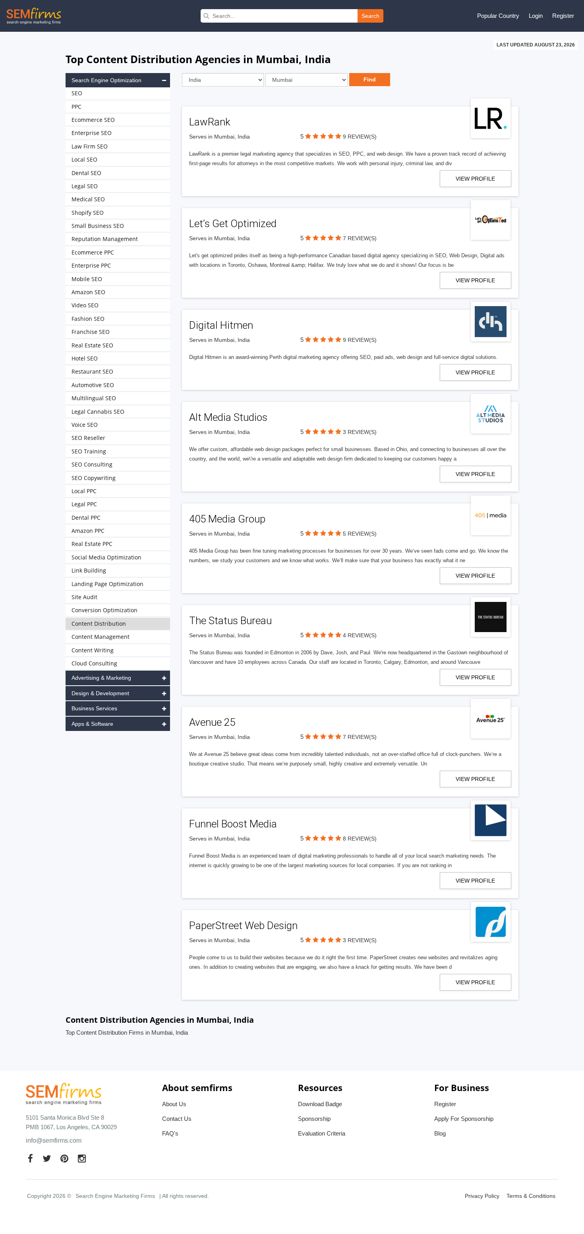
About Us (174, 1104)
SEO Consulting (92, 464)
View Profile (475, 178)
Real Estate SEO (92, 345)
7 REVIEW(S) (360, 238)
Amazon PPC (88, 530)
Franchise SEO (91, 331)
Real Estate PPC (92, 544)
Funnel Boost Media (233, 824)
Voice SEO (85, 424)
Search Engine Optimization (106, 80)
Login (536, 15)
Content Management (101, 636)
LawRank (209, 122)
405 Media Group (227, 519)
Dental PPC (86, 517)
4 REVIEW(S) (360, 635)
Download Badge (320, 1104)
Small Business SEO (98, 225)
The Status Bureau (230, 621)
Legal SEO (85, 186)
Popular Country (498, 15)
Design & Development (100, 693)
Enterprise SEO (92, 133)
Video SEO (85, 305)
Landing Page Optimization (107, 584)
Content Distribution (99, 623)
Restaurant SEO (92, 371)
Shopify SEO (88, 212)
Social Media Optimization (106, 557)
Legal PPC (84, 504)
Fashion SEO (88, 318)
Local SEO (84, 159)
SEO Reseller (88, 438)
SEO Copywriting (94, 478)
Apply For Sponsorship (463, 1118)
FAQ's (170, 1133)
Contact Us (176, 1118)
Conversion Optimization (104, 610)
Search (370, 16)
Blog (440, 1133)
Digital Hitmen (221, 325)
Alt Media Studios (228, 417)
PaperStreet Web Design (243, 925)
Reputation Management (105, 239)
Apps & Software (92, 724)
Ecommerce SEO (93, 119)
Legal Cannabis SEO (98, 411)
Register (563, 15)
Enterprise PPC (91, 265)
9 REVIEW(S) (360, 136)
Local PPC (84, 491)
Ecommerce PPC (93, 252)
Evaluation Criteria (321, 1133)
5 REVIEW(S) (360, 533)
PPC (76, 106)
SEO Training (89, 451)
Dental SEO (86, 173)
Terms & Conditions (531, 1196)
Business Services (94, 708)
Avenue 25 (212, 722)
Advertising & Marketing (101, 678)
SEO (77, 93)
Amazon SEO (88, 292)
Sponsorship (314, 1118)
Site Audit (84, 597)
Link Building (89, 570)
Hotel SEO (85, 358)
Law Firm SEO (90, 146)
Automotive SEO (93, 385)
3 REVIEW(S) (360, 432)
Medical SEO (88, 199)
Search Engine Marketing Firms (115, 1196)
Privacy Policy (482, 1196)
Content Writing (93, 650)
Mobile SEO (87, 279)
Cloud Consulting (94, 663)
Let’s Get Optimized (233, 223)
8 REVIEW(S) (360, 838)
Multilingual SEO (94, 398)
